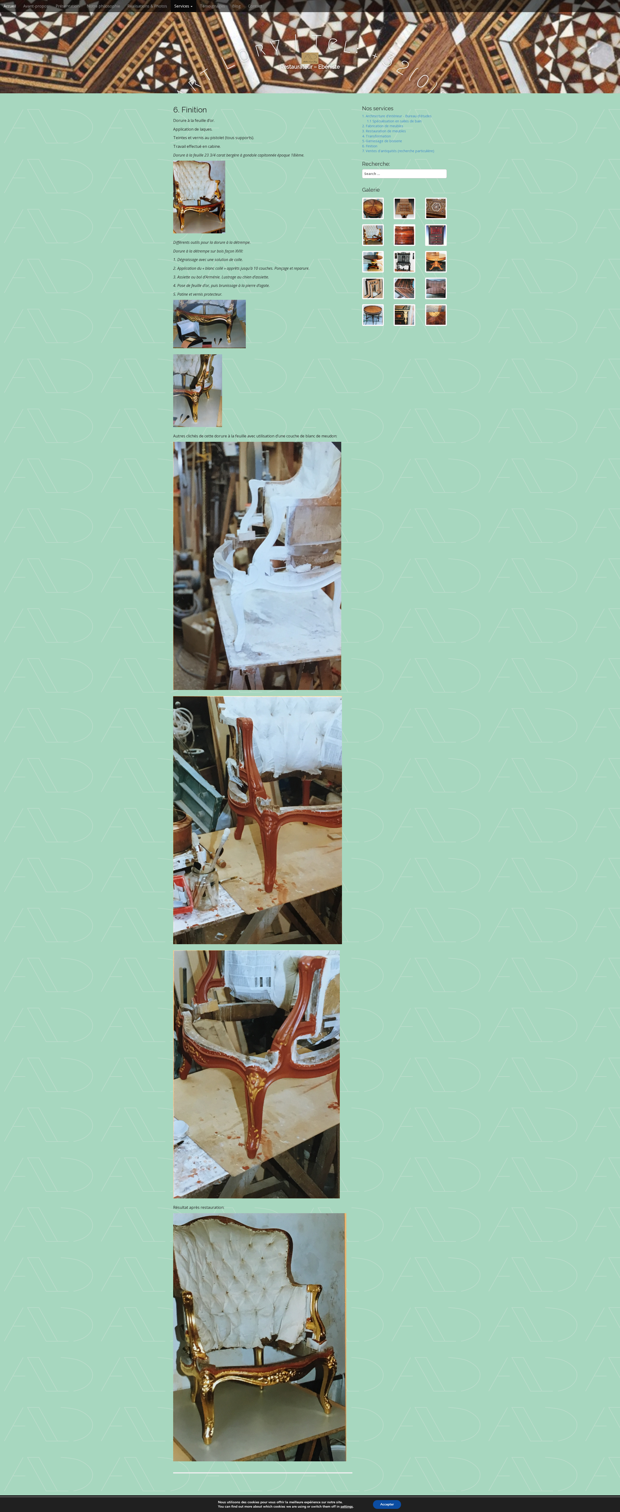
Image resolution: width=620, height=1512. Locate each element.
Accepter (387, 1504)
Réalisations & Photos (147, 6)
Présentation (67, 6)
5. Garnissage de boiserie (382, 141)
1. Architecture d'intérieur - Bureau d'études (397, 116)
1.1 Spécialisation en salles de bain (392, 121)
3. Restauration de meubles (384, 131)
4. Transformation (376, 136)
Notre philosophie (103, 6)
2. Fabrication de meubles (382, 126)
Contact (255, 6)
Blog (236, 6)
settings (347, 1506)
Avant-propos (35, 6)
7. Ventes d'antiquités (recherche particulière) (398, 151)
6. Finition (369, 146)
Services (182, 6)
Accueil (10, 6)
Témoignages (212, 6)
